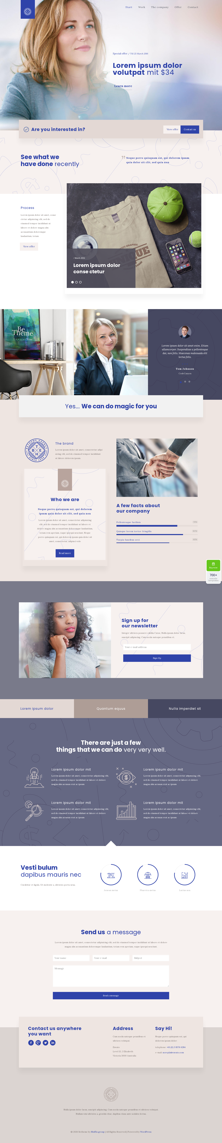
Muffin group (98, 1131)
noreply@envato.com (173, 1052)
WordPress (145, 1131)
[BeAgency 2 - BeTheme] (28, 9)
